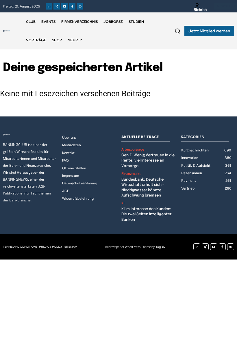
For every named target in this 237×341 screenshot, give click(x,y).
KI (123, 203)
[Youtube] (64, 6)
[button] (177, 31)
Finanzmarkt (131, 174)
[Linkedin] (49, 6)
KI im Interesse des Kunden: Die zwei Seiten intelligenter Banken (146, 214)
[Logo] (6, 31)
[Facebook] (72, 6)
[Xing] (56, 6)
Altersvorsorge (132, 149)
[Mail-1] (80, 6)
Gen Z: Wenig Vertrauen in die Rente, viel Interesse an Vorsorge (148, 160)
